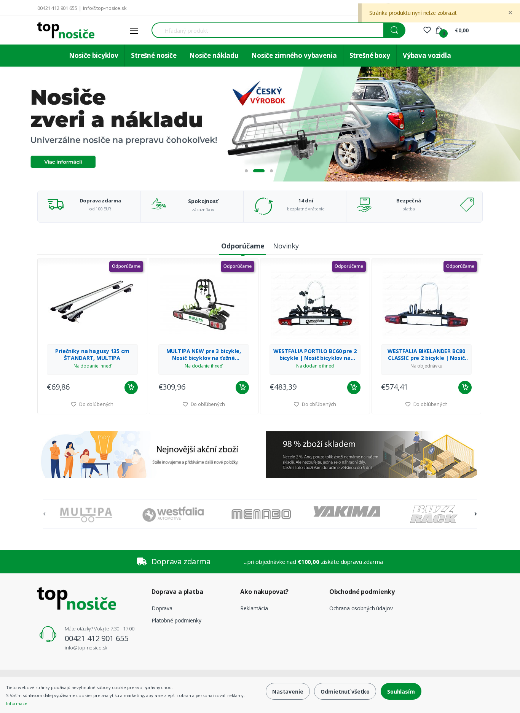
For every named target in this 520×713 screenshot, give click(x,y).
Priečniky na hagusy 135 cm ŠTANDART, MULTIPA (92, 354)
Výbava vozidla (427, 55)
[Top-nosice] (65, 30)
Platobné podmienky (176, 620)
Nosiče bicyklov (93, 55)
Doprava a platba (177, 591)
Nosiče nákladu (214, 55)
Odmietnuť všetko (345, 691)
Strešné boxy (369, 55)
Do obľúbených (95, 404)
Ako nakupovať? (264, 591)
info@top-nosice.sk (104, 8)
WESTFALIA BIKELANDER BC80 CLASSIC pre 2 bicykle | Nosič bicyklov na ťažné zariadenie (426, 354)
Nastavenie (287, 691)
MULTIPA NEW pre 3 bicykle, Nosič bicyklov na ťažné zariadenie (203, 354)
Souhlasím (401, 691)
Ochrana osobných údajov (361, 608)
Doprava (162, 608)
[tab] (242, 246)
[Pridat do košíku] (131, 387)
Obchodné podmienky (362, 591)
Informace (16, 703)
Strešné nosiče (154, 55)
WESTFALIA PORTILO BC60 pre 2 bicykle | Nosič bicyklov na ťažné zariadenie (315, 354)
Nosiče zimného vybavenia (294, 55)
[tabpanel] (260, 124)
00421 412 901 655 (57, 8)
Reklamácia (254, 608)
